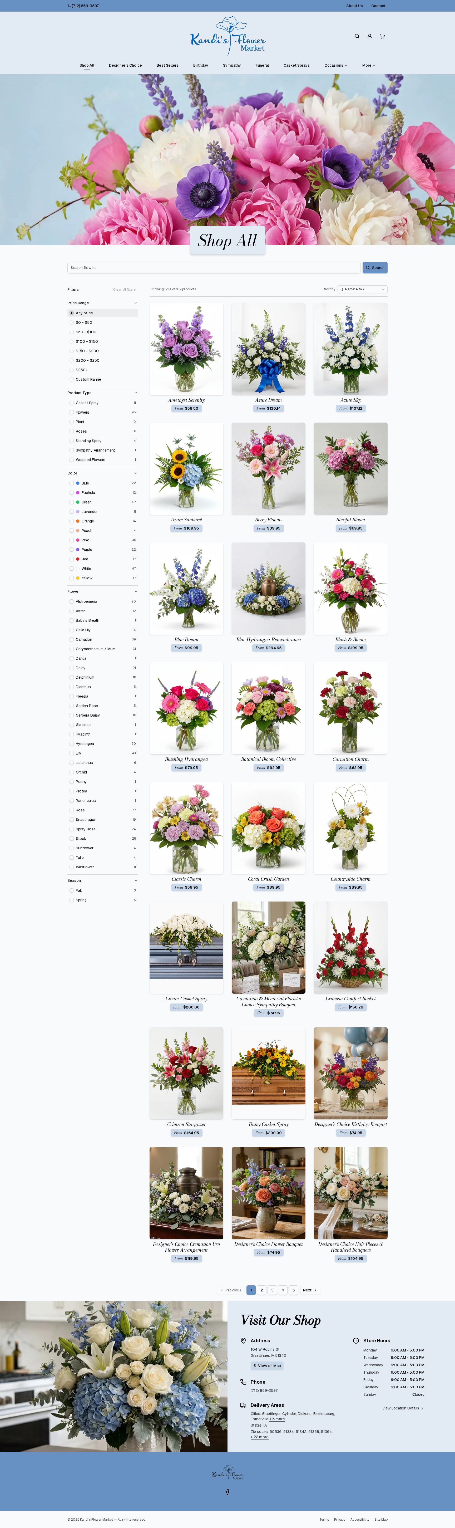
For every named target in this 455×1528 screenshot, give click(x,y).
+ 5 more (277, 1419)
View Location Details (400, 1408)
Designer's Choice (125, 65)
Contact (378, 5)
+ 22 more (260, 1436)
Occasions (333, 65)
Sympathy (232, 65)
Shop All (87, 65)
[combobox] (363, 289)
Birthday (200, 65)
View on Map (269, 1365)
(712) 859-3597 (85, 5)
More (367, 65)
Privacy (339, 1519)
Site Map (381, 1519)
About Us (354, 5)
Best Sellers (168, 65)
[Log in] (369, 36)
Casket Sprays (297, 65)
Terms (324, 1519)
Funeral (262, 65)
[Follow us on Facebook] (227, 1492)
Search (378, 267)
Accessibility (359, 1519)
